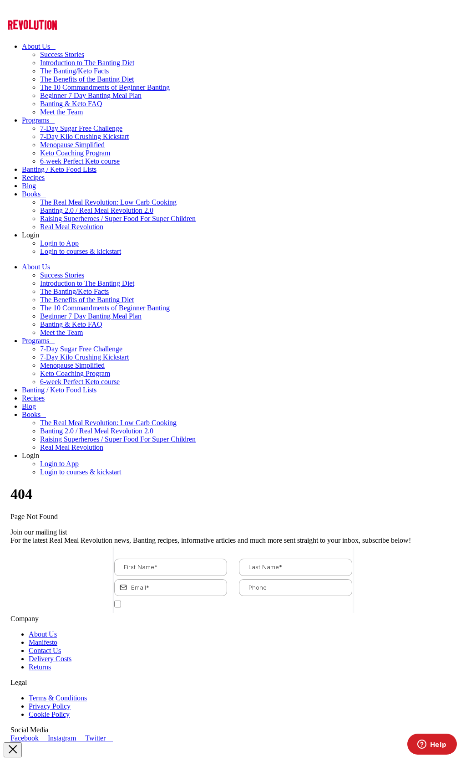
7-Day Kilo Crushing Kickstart (84, 136)
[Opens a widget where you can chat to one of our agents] (432, 745)
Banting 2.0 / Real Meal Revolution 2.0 (96, 210)
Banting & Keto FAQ (71, 104)
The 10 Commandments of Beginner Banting (105, 87)
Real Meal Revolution (71, 227)
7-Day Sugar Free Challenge (81, 128)
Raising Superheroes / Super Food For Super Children (118, 218)
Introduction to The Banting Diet (87, 63)
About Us (36, 46)
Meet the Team (61, 112)
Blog (29, 186)
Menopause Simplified (72, 145)
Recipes (33, 177)
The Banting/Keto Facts (74, 71)
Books (31, 194)
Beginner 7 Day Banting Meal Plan (91, 95)
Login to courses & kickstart (80, 251)
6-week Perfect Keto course (80, 161)
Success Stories (62, 54)
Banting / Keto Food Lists (59, 169)
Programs (35, 120)
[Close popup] (13, 749)
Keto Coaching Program (75, 153)
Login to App (59, 243)
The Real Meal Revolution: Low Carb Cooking (108, 202)
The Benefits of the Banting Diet (87, 79)
